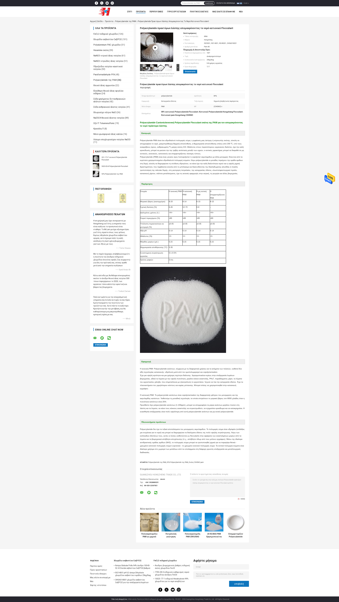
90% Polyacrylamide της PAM (112, 174)
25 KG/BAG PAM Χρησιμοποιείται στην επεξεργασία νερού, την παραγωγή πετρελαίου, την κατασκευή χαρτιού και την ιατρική (214, 535)
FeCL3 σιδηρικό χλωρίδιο (105, 34)
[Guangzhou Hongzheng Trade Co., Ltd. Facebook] (96, 3)
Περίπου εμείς (156, 12)
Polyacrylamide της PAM (125, 21)
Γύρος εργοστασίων (176, 12)
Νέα (241, 12)
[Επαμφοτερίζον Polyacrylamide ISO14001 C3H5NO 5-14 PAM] (235, 522)
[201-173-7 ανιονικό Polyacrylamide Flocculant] (96, 158)
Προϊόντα (141, 12)
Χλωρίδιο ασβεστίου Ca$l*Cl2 (107, 39)
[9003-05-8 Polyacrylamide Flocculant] (96, 166)
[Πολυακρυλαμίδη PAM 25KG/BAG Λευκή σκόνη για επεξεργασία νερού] (192, 522)
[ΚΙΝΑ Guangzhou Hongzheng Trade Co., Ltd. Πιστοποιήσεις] (101, 198)
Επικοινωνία (190, 72)
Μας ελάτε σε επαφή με (223, 12)
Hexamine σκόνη (101, 50)
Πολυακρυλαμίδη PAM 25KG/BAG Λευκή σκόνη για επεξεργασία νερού (192, 535)
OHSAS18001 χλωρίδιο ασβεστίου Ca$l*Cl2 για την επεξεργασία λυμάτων (132, 581)
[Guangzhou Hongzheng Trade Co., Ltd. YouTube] (107, 3)
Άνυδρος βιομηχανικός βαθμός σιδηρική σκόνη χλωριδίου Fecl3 (172, 566)
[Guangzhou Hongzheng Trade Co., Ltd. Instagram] (112, 3)
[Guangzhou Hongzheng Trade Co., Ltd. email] (96, 338)
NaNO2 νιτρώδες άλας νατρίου (108, 61)
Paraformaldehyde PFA (104, 74)
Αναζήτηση (209, 3)
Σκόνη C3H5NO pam (196, 462)
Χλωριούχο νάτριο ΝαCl (104, 112)
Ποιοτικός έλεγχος (199, 12)
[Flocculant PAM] (155, 48)
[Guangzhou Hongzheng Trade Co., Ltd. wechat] (110, 338)
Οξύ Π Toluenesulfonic (104, 123)
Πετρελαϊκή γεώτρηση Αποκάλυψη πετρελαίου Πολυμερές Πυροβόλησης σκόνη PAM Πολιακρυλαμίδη (170, 535)
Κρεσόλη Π (98, 128)
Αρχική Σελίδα (96, 21)
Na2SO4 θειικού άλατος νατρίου (108, 118)
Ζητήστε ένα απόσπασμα (225, 3)
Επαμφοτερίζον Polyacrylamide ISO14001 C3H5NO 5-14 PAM (236, 535)
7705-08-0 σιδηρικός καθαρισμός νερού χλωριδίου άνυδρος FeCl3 (172, 573)
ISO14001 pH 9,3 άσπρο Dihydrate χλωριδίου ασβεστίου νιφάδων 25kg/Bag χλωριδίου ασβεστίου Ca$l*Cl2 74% (133, 574)
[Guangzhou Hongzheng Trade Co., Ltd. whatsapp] (103, 338)
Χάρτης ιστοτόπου (98, 585)
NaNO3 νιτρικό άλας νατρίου (107, 55)
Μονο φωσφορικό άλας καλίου (108, 134)
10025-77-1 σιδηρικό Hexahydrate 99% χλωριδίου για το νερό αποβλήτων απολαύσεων (172, 580)
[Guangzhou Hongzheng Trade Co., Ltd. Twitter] (101, 3)
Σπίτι (129, 12)
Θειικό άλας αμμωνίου (104, 85)
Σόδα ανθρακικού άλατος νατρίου (109, 107)
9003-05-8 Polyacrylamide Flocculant (115, 166)
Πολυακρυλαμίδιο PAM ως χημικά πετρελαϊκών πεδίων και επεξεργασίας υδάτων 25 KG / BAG (149, 535)
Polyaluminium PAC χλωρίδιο (107, 45)
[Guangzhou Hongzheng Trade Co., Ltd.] (104, 12)
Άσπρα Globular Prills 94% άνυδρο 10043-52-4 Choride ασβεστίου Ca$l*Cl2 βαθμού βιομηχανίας (132, 567)
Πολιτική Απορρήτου (119, 599)
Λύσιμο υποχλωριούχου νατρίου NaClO (111, 139)
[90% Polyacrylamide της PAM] (96, 174)
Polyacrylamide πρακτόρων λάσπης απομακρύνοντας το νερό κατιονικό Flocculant (157, 76)
